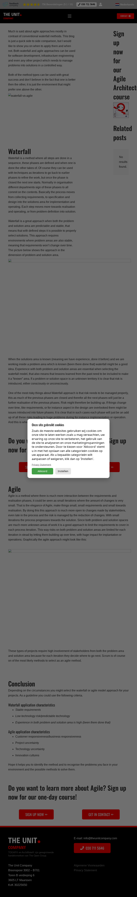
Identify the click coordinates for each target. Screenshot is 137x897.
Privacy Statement (41, 464)
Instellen (63, 471)
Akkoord (42, 471)
